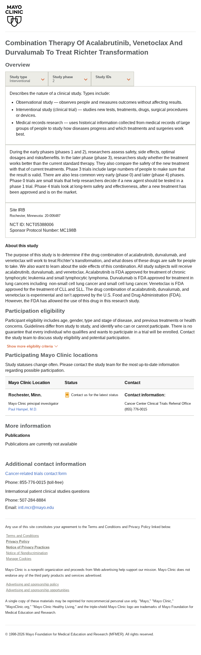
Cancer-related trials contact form (35, 473)
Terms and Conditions (22, 536)
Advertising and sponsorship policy (32, 584)
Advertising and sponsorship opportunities (37, 590)
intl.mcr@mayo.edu (36, 507)
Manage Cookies (18, 559)
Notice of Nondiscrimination (27, 553)
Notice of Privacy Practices (27, 547)
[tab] (26, 79)
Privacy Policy (17, 541)
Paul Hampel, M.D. (22, 409)
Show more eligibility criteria (30, 346)
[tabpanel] (100, 115)
